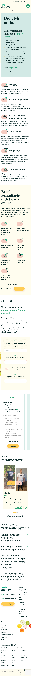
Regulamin (4, 637)
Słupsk (23, 648)
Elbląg (3, 655)
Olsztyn (13, 657)
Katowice (13, 650)
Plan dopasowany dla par (18, 368)
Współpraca (4, 629)
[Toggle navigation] (28, 6)
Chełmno (3, 650)
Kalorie (21, 599)
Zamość (23, 660)
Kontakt (3, 632)
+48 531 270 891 (17, 1)
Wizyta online (23, 592)
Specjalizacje (23, 616)
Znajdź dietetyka (24, 590)
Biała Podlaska (5, 648)
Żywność (22, 604)
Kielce (13, 653)
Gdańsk (3, 660)
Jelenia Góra (5, 665)
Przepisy (21, 611)
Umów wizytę (8, 604)
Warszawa (24, 657)
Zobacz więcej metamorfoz (15, 516)
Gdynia (3, 662)
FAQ (2, 639)
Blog (20, 597)
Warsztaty (22, 614)
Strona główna (5, 10)
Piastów (13, 660)
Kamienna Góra (15, 648)
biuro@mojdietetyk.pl (10, 598)
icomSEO (19, 674)
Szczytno (23, 653)
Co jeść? (21, 602)
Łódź (12, 655)
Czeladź (3, 653)
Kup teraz (19, 289)
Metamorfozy (23, 594)
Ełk (2, 657)
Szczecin (23, 650)
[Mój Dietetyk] (5, 6)
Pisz (12, 662)
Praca (3, 627)
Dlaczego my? (5, 625)
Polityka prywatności (7, 634)
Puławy (13, 665)
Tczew (23, 655)
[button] (15, 512)
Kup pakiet (12, 446)
